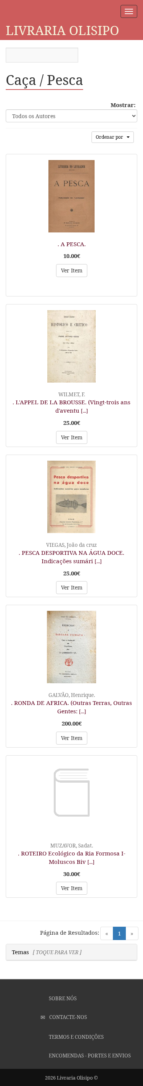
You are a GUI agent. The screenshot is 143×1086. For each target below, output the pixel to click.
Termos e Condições (76, 1036)
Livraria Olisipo (62, 30)
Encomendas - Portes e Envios (89, 1055)
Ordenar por (111, 137)
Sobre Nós (62, 998)
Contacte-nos (67, 1017)
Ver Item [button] (71, 270)
